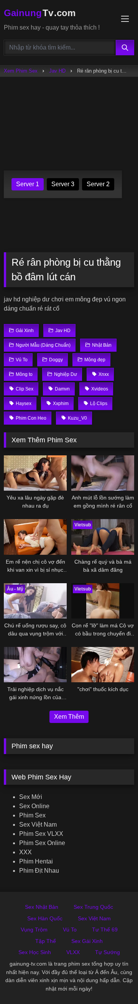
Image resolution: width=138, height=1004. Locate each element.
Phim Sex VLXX (41, 833)
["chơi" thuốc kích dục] (102, 664)
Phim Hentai (36, 861)
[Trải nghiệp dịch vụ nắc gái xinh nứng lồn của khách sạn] (35, 664)
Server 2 (98, 184)
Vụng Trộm (34, 929)
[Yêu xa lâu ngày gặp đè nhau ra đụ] (35, 473)
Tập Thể (45, 941)
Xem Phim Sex (21, 71)
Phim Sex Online (42, 843)
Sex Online (34, 806)
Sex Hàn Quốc (44, 918)
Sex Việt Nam (38, 824)
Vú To (70, 929)
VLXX (73, 952)
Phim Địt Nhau (39, 870)
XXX (25, 852)
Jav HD (57, 71)
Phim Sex (32, 815)
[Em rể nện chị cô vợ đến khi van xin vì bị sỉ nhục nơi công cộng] (35, 536)
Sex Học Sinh (34, 952)
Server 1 (27, 184)
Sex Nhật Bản (41, 907)
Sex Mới (30, 797)
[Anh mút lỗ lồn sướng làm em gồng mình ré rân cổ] (102, 473)
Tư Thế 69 (105, 929)
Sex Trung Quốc (93, 907)
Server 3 (62, 184)
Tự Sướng (107, 952)
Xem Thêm (69, 716)
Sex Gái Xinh (87, 941)
